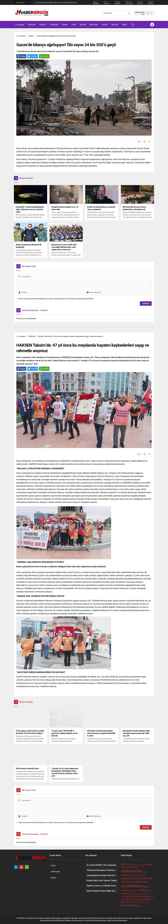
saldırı (148, 894)
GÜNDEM (31, 336)
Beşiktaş (131, 867)
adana (128, 865)
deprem (125, 878)
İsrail (124, 905)
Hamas (131, 890)
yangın (123, 902)
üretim (145, 902)
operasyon (126, 893)
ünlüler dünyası (137, 902)
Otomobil (135, 894)
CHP (144, 872)
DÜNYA (30, 36)
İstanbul (132, 905)
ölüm (128, 902)
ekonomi (133, 878)
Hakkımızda (55, 871)
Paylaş (22, 56)
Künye (53, 865)
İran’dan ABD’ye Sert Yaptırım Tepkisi (48, 2)
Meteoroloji (150, 891)
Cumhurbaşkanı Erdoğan (138, 875)
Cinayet (125, 874)
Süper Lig (130, 899)
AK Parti (133, 864)
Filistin (124, 881)
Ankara (149, 864)
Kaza (143, 890)
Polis (139, 894)
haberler (124, 890)
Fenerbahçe (145, 878)
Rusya (144, 894)
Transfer (139, 899)
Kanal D (136, 891)
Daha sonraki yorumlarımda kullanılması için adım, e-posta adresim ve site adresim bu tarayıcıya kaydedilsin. (56, 298)
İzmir (139, 906)
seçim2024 (131, 896)
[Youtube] (21, 867)
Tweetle (34, 56)
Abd (123, 864)
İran (148, 902)
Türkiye (146, 899)
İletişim (53, 877)
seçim (123, 897)
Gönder (46, 56)
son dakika (143, 896)
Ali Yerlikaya (141, 865)
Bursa (137, 867)
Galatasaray (141, 881)
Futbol (131, 882)
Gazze (145, 886)
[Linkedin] (16, 867)
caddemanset (131, 870)
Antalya (124, 867)
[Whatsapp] (27, 867)
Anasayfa (22, 36)
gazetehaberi (131, 885)
